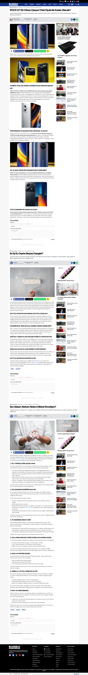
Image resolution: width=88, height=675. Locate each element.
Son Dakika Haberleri (49, 654)
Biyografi (58, 650)
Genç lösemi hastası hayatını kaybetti (71, 68)
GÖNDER (52, 239)
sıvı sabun (18, 458)
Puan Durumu (70, 660)
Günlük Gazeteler (71, 664)
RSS (11, 673)
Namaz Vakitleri (71, 658)
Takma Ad (12, 222)
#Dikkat (23, 609)
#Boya (12, 368)
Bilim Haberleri (59, 652)
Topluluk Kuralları (36, 660)
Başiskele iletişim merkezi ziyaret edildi (72, 62)
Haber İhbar (35, 652)
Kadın (57, 666)
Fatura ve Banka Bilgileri (38, 654)
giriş (21, 223)
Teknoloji (19, 7)
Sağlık (57, 662)
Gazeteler (62, 1)
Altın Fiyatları (70, 650)
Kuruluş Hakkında (36, 656)
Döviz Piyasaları (71, 652)
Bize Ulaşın (35, 650)
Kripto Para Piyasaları (72, 654)
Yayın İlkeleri (35, 658)
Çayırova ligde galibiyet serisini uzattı (72, 93)
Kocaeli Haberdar (14, 7)
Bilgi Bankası (20, 251)
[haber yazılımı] (76, 673)
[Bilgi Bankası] (67, 272)
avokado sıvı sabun (29, 507)
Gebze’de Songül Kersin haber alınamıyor (71, 87)
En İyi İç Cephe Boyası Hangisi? (66, 434)
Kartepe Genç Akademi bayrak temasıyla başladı (72, 106)
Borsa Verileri (70, 649)
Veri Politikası (35, 666)
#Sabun (18, 609)
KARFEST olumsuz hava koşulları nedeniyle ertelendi (71, 100)
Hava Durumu (70, 656)
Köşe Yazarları (48, 652)
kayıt (28, 223)
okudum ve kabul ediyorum (22, 239)
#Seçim (12, 609)
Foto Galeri (47, 649)
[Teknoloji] (67, 29)
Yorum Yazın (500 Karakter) (15, 228)
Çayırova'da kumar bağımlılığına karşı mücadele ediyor (71, 81)
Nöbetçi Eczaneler (71, 662)
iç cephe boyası (34, 362)
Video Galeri (47, 650)
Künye (34, 649)
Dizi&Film (58, 658)
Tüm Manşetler (48, 656)
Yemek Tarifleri (59, 654)
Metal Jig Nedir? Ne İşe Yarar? (66, 280)
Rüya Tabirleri (59, 656)
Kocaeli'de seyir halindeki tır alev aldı (72, 118)
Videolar (67, 1)
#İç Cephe (18, 368)
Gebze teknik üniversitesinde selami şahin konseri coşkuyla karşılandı (71, 112)
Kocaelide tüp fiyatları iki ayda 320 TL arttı (72, 74)
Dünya (57, 664)
